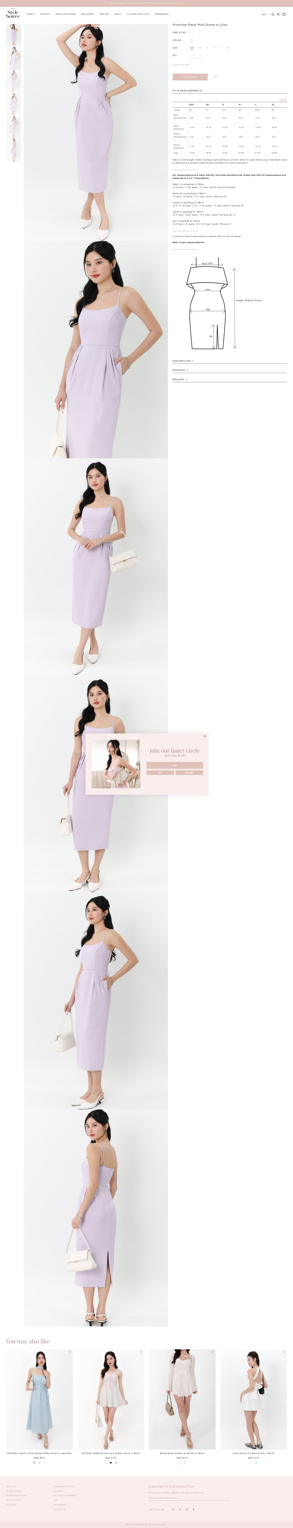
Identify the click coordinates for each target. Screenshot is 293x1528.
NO (160, 772)
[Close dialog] (205, 736)
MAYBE (189, 772)
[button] (225, 24)
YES (174, 765)
